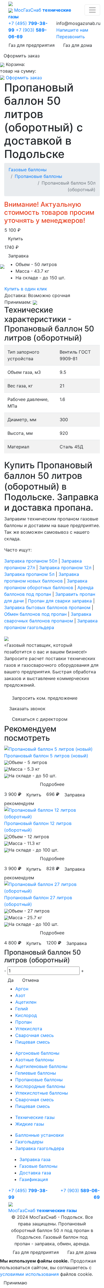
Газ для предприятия (32, 45)
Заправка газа (34, 1159)
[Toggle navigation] (92, 10)
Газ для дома (77, 45)
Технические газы (35, 1117)
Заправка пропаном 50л (30, 561)
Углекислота (28, 1028)
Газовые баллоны (28, 169)
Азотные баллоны (34, 1059)
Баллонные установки (39, 1135)
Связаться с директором (39, 719)
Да (11, 980)
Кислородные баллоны (40, 1086)
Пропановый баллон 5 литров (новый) (46, 755)
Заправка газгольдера (39, 1148)
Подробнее (52, 784)
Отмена (30, 980)
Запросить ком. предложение (44, 698)
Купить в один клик (25, 289)
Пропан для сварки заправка (60, 601)
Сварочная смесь (34, 1035)
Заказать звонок (27, 708)
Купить (15, 238)
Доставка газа (35, 1172)
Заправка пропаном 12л (65, 567)
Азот (20, 995)
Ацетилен (25, 1002)
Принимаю (15, 1283)
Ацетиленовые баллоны (41, 1066)
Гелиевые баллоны (35, 1073)
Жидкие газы (29, 1124)
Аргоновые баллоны (37, 1053)
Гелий (21, 1008)
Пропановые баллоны (38, 176)
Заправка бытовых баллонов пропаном (47, 607)
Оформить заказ (22, 55)
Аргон (21, 988)
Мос (42, 1210)
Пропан (23, 1022)
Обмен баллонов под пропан (35, 614)
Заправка (18, 256)
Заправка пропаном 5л (29, 574)
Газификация (33, 1179)
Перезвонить (70, 36)
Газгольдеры (29, 1141)
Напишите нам (72, 30)
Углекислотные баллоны (41, 1093)
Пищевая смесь (32, 1042)
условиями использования (29, 1274)
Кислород (26, 1015)
